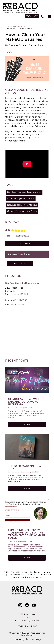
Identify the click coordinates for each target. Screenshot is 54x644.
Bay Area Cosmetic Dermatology (24, 192)
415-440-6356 (17, 304)
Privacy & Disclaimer (27, 626)
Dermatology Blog (19, 26)
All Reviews (27, 243)
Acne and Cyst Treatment (20, 198)
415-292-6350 (20, 300)
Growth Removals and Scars (22, 211)
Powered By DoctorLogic (27, 639)
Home (8, 26)
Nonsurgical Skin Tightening (22, 205)
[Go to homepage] (27, 7)
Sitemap (27, 629)
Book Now (20, 263)
